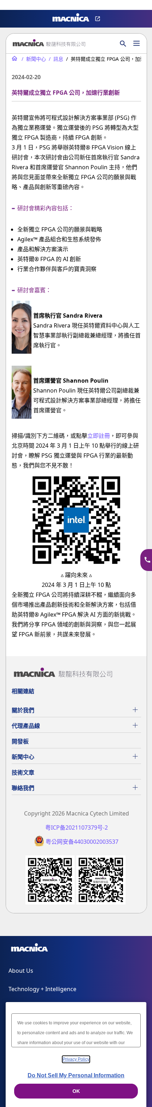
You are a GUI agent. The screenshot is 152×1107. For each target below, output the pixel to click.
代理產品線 (26, 726)
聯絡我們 (23, 788)
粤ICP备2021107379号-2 (76, 827)
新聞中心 (23, 757)
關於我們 (23, 710)
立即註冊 (98, 436)
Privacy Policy (76, 1059)
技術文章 (23, 772)
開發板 (20, 741)
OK (76, 1091)
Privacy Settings (17, 5)
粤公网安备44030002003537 (82, 842)
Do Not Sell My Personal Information (76, 1075)
